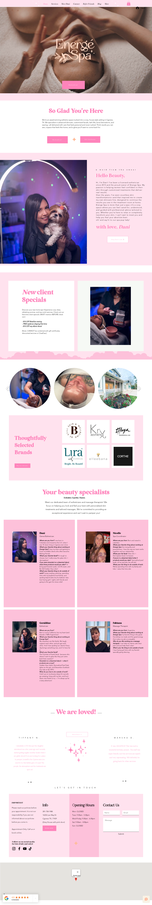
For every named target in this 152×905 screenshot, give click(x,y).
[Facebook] (19, 848)
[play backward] (7, 388)
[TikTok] (30, 848)
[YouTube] (25, 848)
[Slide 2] (125, 781)
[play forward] (139, 388)
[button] (129, 3)
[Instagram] (14, 848)
